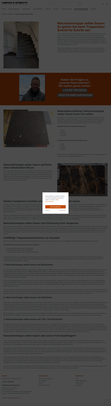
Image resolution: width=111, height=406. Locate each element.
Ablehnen (47, 210)
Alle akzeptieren (55, 207)
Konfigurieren (62, 210)
